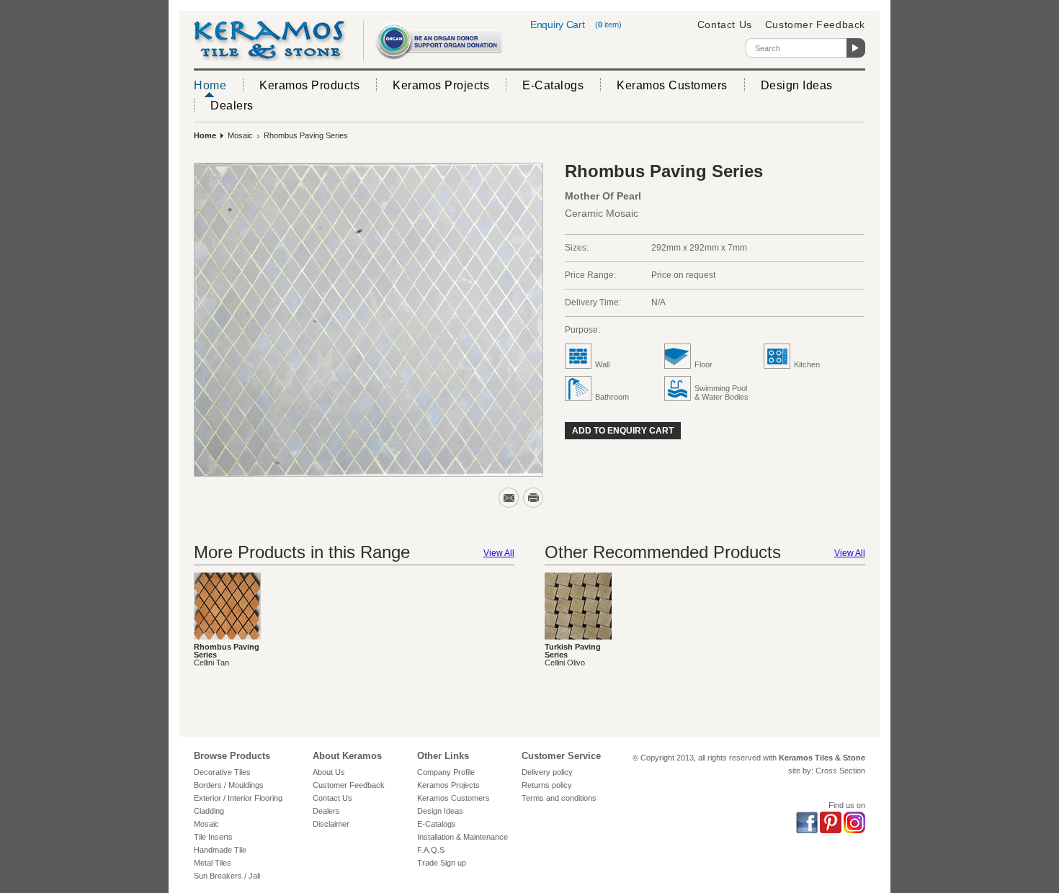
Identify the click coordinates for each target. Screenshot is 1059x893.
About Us (329, 772)
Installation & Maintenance (462, 837)
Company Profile (446, 772)
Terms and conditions (559, 798)
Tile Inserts (213, 837)
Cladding (209, 811)
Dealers (232, 105)
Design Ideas (797, 85)
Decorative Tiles (222, 772)
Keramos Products (309, 85)
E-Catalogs (553, 85)
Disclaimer (331, 824)
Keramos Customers (672, 85)
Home (210, 85)
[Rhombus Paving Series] (368, 320)
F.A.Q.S (430, 849)
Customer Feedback (815, 24)
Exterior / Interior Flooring (238, 798)
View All (498, 553)
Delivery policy (547, 772)
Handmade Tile (220, 849)
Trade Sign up (441, 862)
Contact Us (724, 24)
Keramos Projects (441, 85)
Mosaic (240, 135)
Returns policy (547, 785)
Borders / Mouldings (229, 785)
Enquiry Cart (557, 24)
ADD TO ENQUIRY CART (623, 431)
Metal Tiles (212, 862)
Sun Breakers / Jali (227, 875)
